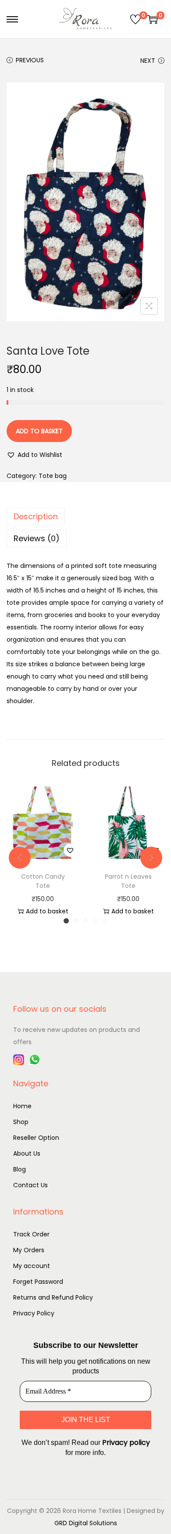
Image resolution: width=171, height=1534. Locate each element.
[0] (135, 19)
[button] (34, 455)
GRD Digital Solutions (85, 1523)
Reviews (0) (37, 538)
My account (31, 1265)
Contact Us (30, 1185)
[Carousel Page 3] (85, 920)
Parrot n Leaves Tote (128, 881)
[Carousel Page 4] (95, 920)
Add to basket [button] (47, 911)
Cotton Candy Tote (43, 881)
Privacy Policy (33, 1313)
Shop (20, 1121)
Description (36, 516)
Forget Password (38, 1281)
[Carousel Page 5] (104, 920)
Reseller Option (36, 1137)
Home (22, 1106)
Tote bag (53, 475)
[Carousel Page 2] (75, 920)
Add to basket (39, 431)
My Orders (28, 1250)
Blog (19, 1169)
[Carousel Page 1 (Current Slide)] (66, 920)
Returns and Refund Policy (53, 1297)
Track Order (31, 1234)
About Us (26, 1153)
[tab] (85, 516)
